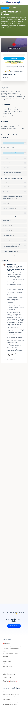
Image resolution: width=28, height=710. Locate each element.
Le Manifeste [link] (5, 656)
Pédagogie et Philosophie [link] (8, 658)
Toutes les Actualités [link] (7, 661)
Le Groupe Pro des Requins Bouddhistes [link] (11, 696)
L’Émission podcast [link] (7, 691)
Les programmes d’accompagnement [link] (10, 653)
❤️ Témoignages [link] (6, 643)
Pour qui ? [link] (5, 651)
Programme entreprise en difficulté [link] (10, 704)
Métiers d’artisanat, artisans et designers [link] (11, 701)
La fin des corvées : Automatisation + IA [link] (11, 694)
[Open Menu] (2, 2)
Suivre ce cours (14, 58)
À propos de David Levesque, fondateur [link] (11, 648)
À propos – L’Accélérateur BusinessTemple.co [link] (12, 646)
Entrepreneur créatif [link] (7, 699)
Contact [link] (4, 663)
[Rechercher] (25, 2)
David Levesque (11, 264)
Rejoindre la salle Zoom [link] (7, 666)
